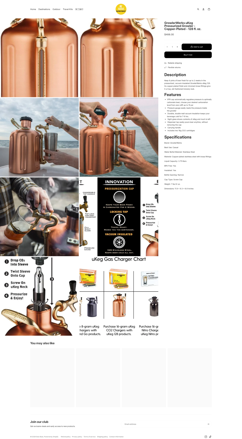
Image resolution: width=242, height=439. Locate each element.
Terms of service (90, 437)
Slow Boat (39, 437)
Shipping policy (102, 437)
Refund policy (66, 437)
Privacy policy (77, 437)
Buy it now (188, 55)
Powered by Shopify (51, 437)
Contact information (116, 437)
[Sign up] (208, 424)
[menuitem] (33, 9)
